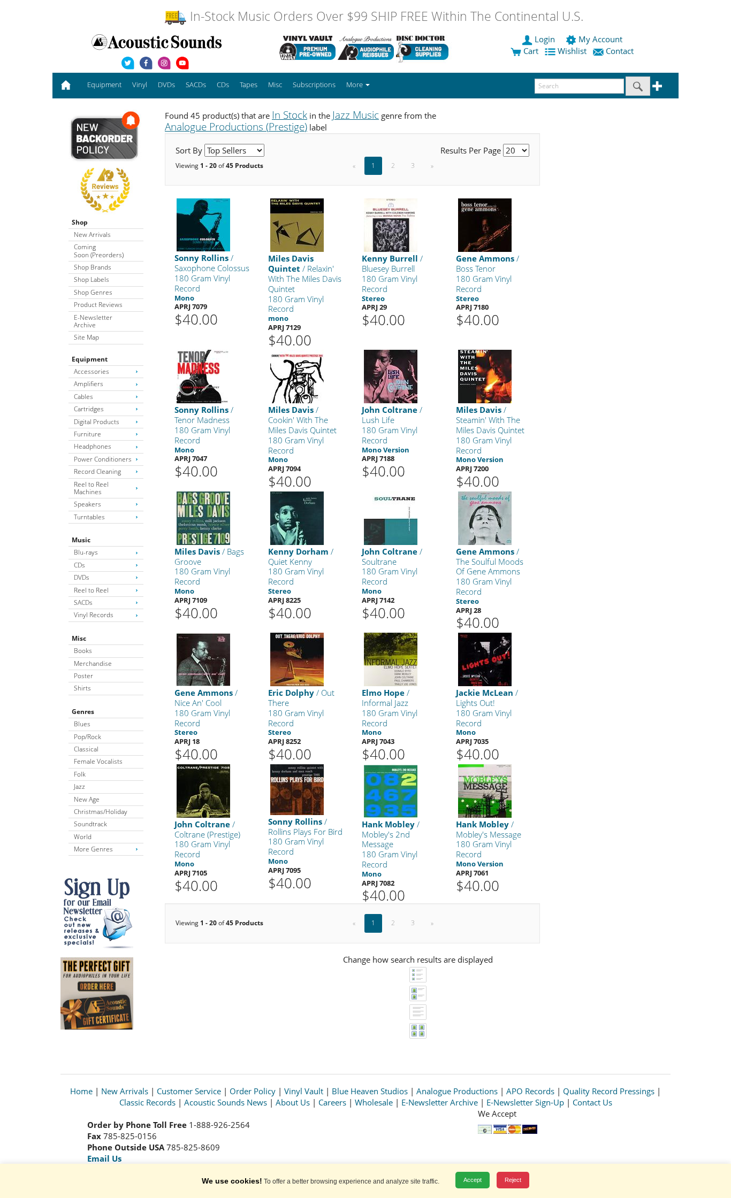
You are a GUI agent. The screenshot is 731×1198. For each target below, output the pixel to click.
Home (81, 1091)
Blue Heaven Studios (370, 1091)
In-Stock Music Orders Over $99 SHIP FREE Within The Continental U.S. (385, 16)
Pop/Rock (87, 736)
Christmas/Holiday (100, 811)
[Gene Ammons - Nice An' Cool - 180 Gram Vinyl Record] (203, 658)
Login (544, 39)
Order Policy (253, 1091)
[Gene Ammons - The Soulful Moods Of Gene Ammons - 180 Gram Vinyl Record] (485, 517)
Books (83, 650)
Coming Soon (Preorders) (99, 250)
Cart (529, 50)
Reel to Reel (91, 590)
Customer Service (189, 1091)
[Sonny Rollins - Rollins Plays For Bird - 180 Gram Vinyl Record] (297, 789)
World (83, 836)
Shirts (82, 688)
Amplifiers (88, 383)
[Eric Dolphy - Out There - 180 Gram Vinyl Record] (297, 658)
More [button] (355, 84)
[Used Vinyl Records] (307, 47)
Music (81, 539)
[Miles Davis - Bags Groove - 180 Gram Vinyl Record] (203, 517)
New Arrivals (92, 234)
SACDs (83, 602)
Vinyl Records (93, 614)
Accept (472, 1180)
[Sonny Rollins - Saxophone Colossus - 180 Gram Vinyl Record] (203, 224)
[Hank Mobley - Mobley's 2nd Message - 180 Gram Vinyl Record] (391, 790)
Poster (83, 675)
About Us (293, 1102)
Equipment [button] (104, 84)
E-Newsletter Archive (93, 321)
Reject (513, 1180)
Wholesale (374, 1102)
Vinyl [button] (139, 84)
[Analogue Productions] (366, 47)
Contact (620, 50)
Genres (83, 711)
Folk (80, 774)
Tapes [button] (248, 84)
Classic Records (147, 1102)
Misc (79, 638)
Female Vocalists (98, 761)
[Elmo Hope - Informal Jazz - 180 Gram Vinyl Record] (391, 658)
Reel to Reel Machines (91, 488)
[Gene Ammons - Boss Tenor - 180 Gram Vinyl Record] (485, 224)
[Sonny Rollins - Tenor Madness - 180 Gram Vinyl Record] (203, 376)
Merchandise (93, 663)
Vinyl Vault (303, 1091)
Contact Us (592, 1102)
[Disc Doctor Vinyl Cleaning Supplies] (424, 47)
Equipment (90, 359)
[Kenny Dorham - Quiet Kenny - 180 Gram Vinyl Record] (297, 517)
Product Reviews (98, 304)
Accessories (91, 371)
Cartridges (89, 408)
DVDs (81, 577)
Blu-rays (86, 552)
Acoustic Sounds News (225, 1102)
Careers (332, 1102)
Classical (86, 749)
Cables (83, 396)
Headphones (92, 446)
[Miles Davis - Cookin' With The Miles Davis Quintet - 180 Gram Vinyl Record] (297, 376)
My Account (600, 39)
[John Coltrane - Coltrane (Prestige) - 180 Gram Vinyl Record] (203, 790)
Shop (80, 222)
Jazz (79, 786)
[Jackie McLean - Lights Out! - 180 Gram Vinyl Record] (485, 658)
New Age (87, 799)
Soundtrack (90, 823)
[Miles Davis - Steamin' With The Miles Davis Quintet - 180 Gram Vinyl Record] (485, 376)
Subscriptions (314, 84)
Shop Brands (92, 267)
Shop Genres (93, 292)
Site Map (86, 337)
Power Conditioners (103, 459)
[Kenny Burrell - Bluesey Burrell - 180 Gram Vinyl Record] (391, 224)
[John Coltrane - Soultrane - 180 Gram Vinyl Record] (391, 517)
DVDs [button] (166, 84)
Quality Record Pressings (608, 1091)
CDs (79, 565)
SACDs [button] (196, 84)
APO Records (530, 1091)
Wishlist (572, 50)
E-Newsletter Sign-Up (525, 1102)
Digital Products (96, 421)
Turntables (89, 516)
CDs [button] (223, 84)
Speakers (87, 504)
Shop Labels (91, 279)
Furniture (87, 434)
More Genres (93, 849)
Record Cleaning (97, 471)
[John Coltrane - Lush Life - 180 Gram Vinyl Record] (391, 376)
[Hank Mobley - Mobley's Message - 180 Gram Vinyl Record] (485, 790)
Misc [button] (275, 84)
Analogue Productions (457, 1091)
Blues (82, 723)
